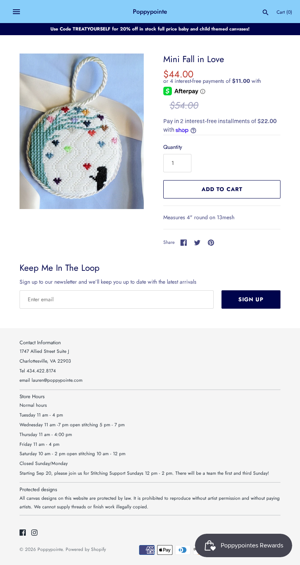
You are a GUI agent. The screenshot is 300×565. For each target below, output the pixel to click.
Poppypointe (50, 549)
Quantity (172, 147)
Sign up (251, 299)
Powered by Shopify (86, 549)
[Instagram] (34, 533)
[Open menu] (16, 11)
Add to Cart (222, 189)
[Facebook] (23, 533)
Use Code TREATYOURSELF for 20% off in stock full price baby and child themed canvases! (150, 28)
